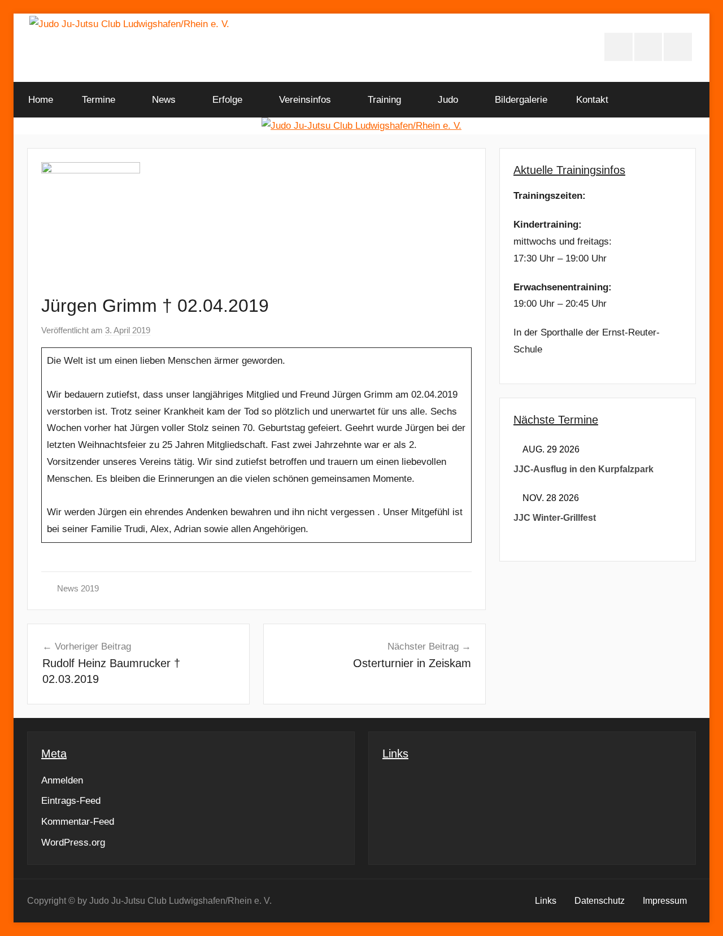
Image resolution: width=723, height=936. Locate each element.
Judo (448, 99)
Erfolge (227, 99)
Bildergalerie (521, 99)
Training (384, 99)
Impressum (665, 900)
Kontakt (592, 99)
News (164, 99)
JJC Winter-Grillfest (554, 518)
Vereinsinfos (305, 99)
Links (545, 900)
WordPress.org (73, 842)
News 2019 (78, 588)
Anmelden (62, 780)
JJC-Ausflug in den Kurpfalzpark (583, 469)
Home (40, 99)
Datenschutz (599, 900)
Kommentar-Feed (77, 821)
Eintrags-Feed (71, 800)
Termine (98, 99)
